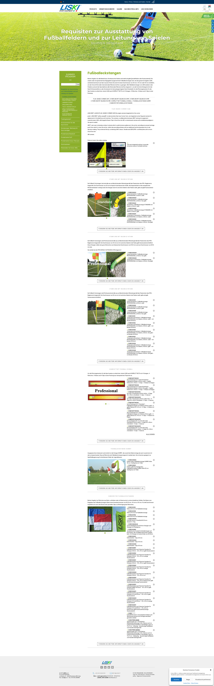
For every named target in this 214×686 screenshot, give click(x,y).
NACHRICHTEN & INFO (131, 9)
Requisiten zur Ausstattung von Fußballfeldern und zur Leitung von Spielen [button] (69, 91)
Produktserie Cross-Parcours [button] (70, 141)
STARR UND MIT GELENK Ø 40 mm (139, 99)
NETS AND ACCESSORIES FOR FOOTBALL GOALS (69, 99)
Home (126, 2)
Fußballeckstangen (69, 97)
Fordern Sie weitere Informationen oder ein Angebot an (121, 171)
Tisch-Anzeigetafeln (69, 107)
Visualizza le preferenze (203, 679)
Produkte (93, 9)
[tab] (70, 91)
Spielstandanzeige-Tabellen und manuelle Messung (69, 110)
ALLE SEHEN (150, 434)
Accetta (176, 679)
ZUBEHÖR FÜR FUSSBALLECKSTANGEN (121, 103)
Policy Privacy (194, 683)
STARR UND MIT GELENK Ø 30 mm (119, 99)
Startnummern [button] (65, 144)
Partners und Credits (139, 2)
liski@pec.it (65, 677)
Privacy (148, 674)
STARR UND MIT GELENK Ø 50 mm (101, 101)
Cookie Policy (186, 683)
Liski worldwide (147, 9)
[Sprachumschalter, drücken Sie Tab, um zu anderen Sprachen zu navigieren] (62, 2)
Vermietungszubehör (106, 9)
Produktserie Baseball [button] (68, 134)
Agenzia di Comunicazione (143, 676)
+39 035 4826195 (100, 673)
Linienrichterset (67, 102)
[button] (210, 670)
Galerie (119, 9)
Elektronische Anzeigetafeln (67, 114)
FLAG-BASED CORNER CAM (101, 99)
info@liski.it (116, 673)
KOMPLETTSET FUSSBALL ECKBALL (122, 101)
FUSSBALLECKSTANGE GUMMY (142, 101)
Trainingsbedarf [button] (66, 119)
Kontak (148, 2)
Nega (188, 679)
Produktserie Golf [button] (66, 137)
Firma (130, 2)
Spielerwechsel (67, 104)
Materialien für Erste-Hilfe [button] (69, 148)
